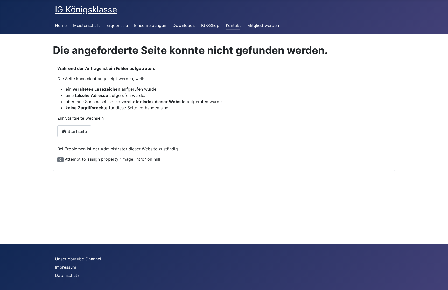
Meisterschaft (86, 25)
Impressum (65, 267)
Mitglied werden (263, 25)
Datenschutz (67, 275)
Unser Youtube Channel (78, 258)
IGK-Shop (210, 25)
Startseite (76, 131)
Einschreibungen (150, 25)
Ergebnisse (117, 25)
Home (61, 25)
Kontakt (233, 25)
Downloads (184, 25)
